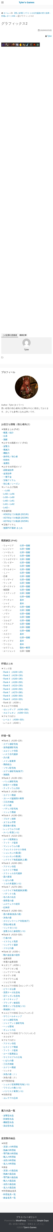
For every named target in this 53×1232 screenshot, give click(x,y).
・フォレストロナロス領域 (13, 849)
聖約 (22, 648)
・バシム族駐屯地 (9, 781)
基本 (22, 600)
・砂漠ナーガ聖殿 (9, 785)
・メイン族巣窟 (8, 761)
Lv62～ (6, 507)
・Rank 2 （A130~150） (12, 675)
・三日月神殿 (7, 802)
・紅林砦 (5, 907)
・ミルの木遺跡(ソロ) (11, 883)
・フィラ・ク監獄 (9, 843)
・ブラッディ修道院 (10, 1003)
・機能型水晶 (7, 1122)
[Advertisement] (26, 164)
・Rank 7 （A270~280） (12, 692)
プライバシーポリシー (26, 1217)
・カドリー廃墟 (8, 795)
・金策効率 (6, 473)
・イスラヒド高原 (9, 941)
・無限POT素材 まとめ (12, 528)
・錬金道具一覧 (8, 1198)
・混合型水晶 (7, 1126)
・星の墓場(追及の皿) (11, 914)
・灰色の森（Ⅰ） (9, 1074)
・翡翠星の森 (7, 900)
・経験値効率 (7, 470)
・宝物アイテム (8, 480)
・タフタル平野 (8, 822)
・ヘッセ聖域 (7, 1026)
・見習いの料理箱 (9, 1147)
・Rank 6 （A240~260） (12, 689)
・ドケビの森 (7, 948)
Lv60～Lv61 (8, 501)
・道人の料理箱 (8, 1164)
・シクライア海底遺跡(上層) (14, 860)
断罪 (28, 648)
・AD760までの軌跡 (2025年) (15, 521)
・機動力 (5, 453)
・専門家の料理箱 (9, 1153)
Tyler (49, 36)
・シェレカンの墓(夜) (11, 856)
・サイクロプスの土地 (11, 1057)
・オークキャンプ (9, 999)
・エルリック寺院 (9, 751)
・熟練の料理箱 (8, 1150)
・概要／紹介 (7, 433)
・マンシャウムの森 (10, 846)
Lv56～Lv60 (8, 497)
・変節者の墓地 (8, 826)
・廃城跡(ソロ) (8, 1009)
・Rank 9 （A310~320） (12, 699)
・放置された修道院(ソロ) (13, 931)
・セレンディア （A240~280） (15, 709)
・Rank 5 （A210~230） (12, 685)
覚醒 (28, 545)
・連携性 (5, 463)
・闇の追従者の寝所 (10, 955)
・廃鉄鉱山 (6, 764)
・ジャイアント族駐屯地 (12, 1023)
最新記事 (23, 335)
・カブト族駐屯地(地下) (12, 771)
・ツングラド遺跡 (9, 945)
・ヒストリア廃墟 (9, 870)
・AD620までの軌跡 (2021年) (15, 514)
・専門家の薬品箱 (9, 1177)
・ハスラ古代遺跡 (9, 754)
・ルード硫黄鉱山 (9, 839)
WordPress (21, 1220)
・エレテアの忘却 (9, 1098)
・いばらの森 (7, 880)
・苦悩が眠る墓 (8, 924)
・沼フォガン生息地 (10, 996)
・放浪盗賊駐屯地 (9, 747)
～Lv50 (6, 490)
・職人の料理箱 (8, 1157)
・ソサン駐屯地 (8, 768)
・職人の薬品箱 (8, 1181)
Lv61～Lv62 (8, 504)
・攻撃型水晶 (7, 1116)
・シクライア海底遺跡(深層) (14, 890)
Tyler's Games (26, 2)
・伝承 (4, 436)
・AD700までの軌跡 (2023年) (15, 518)
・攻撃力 (5, 446)
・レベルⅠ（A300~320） (13, 720)
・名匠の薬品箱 (8, 1184)
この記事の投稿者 (10, 335)
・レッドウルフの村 (10, 829)
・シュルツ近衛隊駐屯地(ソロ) (15, 1084)
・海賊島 (5, 774)
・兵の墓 (5, 757)
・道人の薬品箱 (8, 1187)
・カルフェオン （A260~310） (15, 713)
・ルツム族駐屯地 (9, 1020)
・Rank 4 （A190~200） (12, 682)
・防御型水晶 (7, 1119)
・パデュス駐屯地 (9, 809)
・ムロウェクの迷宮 (10, 904)
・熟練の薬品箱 (8, 1174)
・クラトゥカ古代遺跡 (11, 873)
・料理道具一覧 (8, 1194)
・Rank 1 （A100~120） (12, 672)
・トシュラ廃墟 (8, 812)
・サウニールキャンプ (11, 1016)
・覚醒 (4, 439)
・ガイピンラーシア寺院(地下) (15, 921)
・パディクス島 (8, 894)
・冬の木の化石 (8, 897)
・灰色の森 (6, 918)
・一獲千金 (6, 477)
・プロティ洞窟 (8, 819)
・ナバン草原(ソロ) (10, 832)
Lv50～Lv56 (8, 494)
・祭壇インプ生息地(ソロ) (13, 1006)
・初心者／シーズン (10, 484)
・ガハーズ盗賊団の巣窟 (12, 798)
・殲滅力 (5, 450)
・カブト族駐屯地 (9, 744)
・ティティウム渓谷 (10, 788)
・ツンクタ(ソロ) (9, 928)
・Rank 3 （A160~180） (12, 679)
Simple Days (43, 1220)
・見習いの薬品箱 (9, 1170)
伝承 (22, 545)
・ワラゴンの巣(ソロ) (11, 1088)
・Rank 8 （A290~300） (12, 696)
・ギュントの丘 (8, 1030)
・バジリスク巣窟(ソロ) (12, 1091)
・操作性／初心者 (9, 456)
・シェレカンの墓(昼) (11, 853)
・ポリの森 (6, 805)
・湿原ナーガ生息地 (10, 992)
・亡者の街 (6, 938)
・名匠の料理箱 (8, 1160)
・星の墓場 (6, 877)
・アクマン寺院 (8, 866)
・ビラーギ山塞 (8, 989)
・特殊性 (5, 460)
